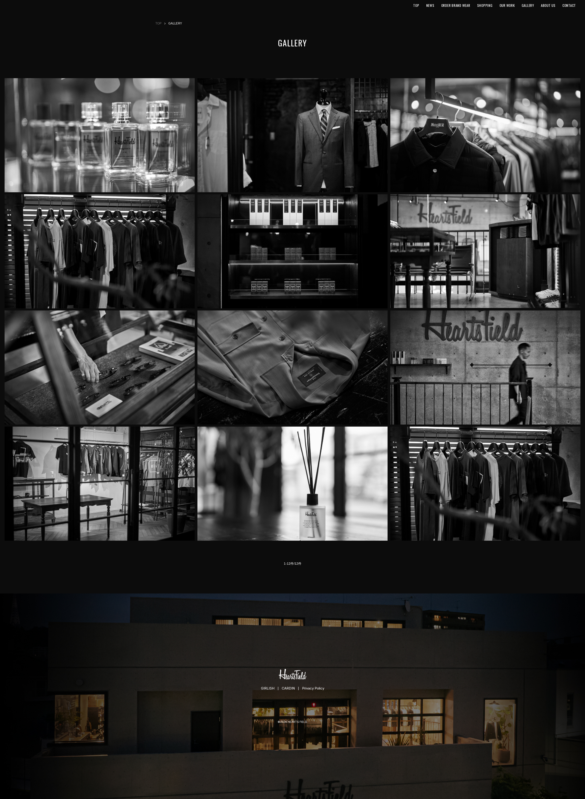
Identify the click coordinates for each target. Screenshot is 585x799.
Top (416, 5)
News (430, 5)
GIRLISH (267, 688)
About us (548, 5)
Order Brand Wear (455, 5)
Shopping (485, 5)
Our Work (507, 5)
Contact (569, 5)
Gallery (528, 5)
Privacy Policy (313, 688)
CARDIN (288, 688)
